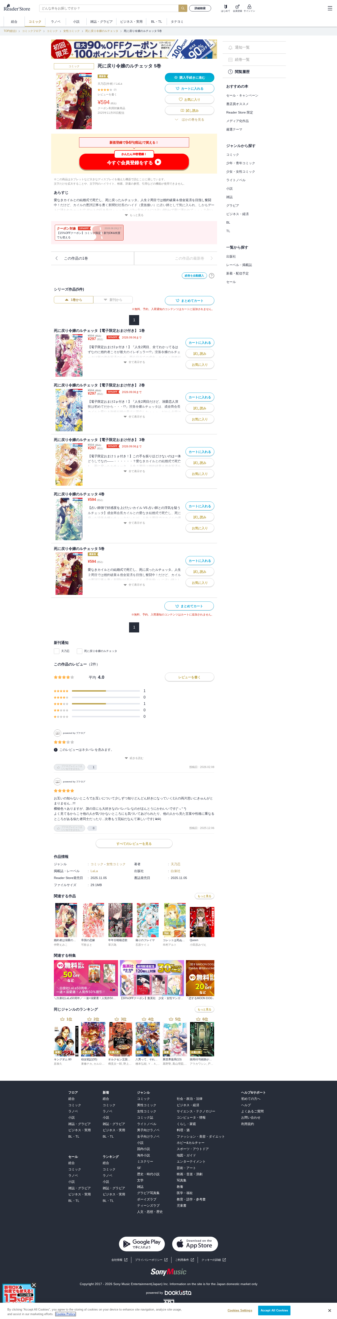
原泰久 (58, 1063)
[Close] (330, 1310)
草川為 (112, 944)
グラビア (232, 205)
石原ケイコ (142, 944)
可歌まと (86, 944)
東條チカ (86, 1063)
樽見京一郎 (115, 1063)
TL (228, 231)
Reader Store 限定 (239, 112)
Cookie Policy (65, 1314)
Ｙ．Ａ (152, 1063)
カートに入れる (192, 88)
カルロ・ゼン (102, 1063)
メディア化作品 (237, 121)
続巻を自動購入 (194, 275)
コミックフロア (31, 31)
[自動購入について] (211, 275)
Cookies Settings (240, 1310)
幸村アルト (170, 944)
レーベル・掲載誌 (239, 265)
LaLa (119, 83)
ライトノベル (236, 180)
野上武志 (128, 1063)
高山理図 (177, 1063)
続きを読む (137, 758)
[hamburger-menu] (330, 8)
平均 (92, 677)
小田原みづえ (198, 944)
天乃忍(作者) (105, 83)
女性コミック (71, 31)
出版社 (231, 256)
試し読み (192, 110)
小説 (229, 188)
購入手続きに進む (192, 77)
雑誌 (229, 197)
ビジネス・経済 (237, 214)
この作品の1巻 (76, 258)
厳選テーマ (234, 129)
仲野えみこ (61, 944)
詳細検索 (200, 8)
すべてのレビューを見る (134, 843)
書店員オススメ (237, 104)
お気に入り (192, 99)
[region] (168, 1311)
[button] (213, 1260)
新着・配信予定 (237, 273)
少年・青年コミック (240, 163)
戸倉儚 (212, 1063)
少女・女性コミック (240, 171)
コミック (52, 31)
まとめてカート (192, 300)
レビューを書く (107, 94)
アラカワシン (198, 1063)
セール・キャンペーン (242, 95)
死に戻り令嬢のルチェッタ (101, 31)
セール (231, 282)
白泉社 (175, 871)
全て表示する (137, 362)
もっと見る (137, 215)
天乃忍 (65, 651)
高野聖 (167, 1063)
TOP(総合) (10, 31)
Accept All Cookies (274, 1310)
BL (228, 222)
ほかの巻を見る (193, 119)
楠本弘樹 (140, 1063)
